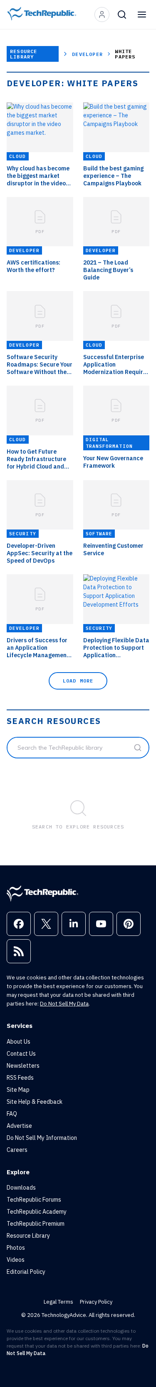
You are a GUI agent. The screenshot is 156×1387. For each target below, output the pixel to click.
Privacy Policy (96, 1301)
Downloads (21, 1187)
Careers (17, 1150)
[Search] (121, 14)
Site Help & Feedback (34, 1101)
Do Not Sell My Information (42, 1138)
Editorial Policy (26, 1271)
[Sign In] (101, 14)
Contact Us (21, 1053)
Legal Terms (58, 1301)
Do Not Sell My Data (64, 1003)
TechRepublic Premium (35, 1223)
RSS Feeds (20, 1077)
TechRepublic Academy (37, 1211)
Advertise (19, 1126)
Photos (16, 1247)
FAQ (12, 1113)
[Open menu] (141, 14)
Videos (16, 1259)
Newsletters (23, 1065)
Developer (87, 54)
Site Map (18, 1089)
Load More (78, 681)
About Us (18, 1041)
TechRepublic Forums (34, 1199)
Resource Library (23, 54)
